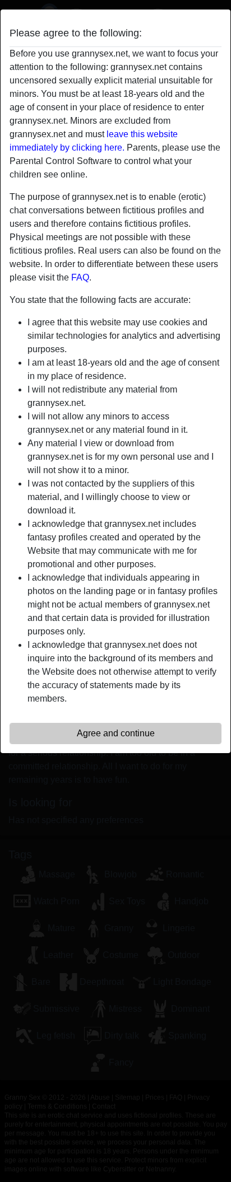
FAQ (80, 277)
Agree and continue (116, 733)
